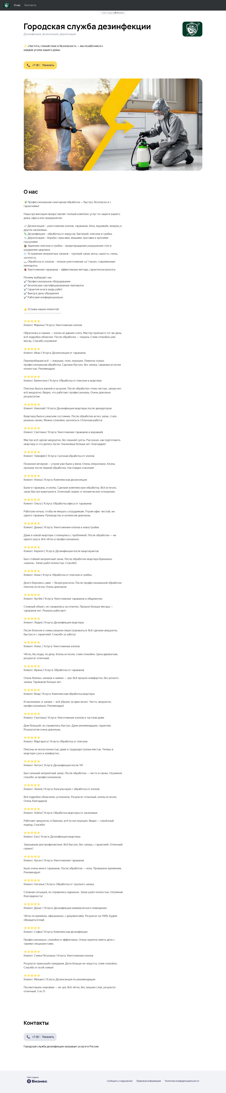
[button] (40, 65)
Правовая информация (148, 1081)
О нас (17, 5)
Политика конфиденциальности (182, 1081)
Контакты (30, 5)
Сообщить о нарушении (119, 1081)
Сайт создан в (108, 13)
